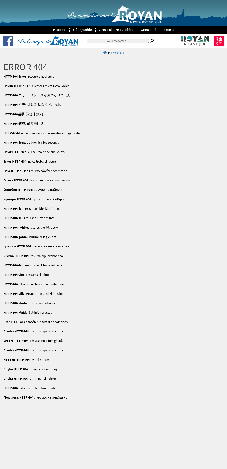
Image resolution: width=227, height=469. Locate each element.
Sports (169, 29)
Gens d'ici (148, 29)
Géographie (82, 29)
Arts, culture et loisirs (116, 29)
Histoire (59, 29)
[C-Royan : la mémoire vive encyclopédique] (114, 16)
